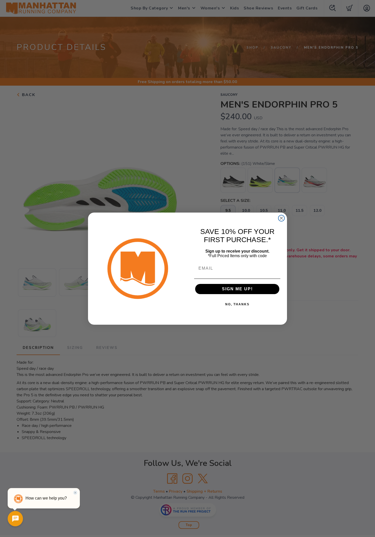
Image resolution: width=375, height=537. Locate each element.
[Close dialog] (281, 218)
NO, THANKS (237, 304)
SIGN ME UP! (237, 289)
